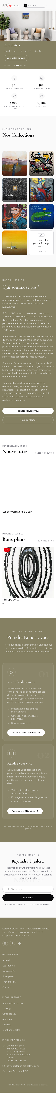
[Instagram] (5, 943)
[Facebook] (12, 943)
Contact (6, 987)
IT (44, 5)
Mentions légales (11, 1030)
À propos (7, 1019)
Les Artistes (8, 965)
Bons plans (8, 976)
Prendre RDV (9, 981)
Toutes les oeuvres (44, 452)
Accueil (6, 960)
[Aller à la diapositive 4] (17, 65)
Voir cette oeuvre (16, 58)
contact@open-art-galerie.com (23, 1066)
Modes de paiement (13, 1003)
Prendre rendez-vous (28, 411)
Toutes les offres (45, 540)
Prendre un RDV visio (23, 811)
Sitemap (6, 1024)
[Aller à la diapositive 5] (20, 65)
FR (25, 5)
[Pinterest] (19, 943)
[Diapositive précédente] (3, 25)
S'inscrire (28, 897)
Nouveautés (8, 971)
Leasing (6, 1008)
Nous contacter (28, 420)
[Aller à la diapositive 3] (14, 65)
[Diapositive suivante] (52, 25)
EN (29, 5)
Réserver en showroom (24, 732)
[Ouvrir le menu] (51, 5)
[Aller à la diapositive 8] (24, 65)
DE (39, 5)
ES (34, 5)
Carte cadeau (9, 1014)
